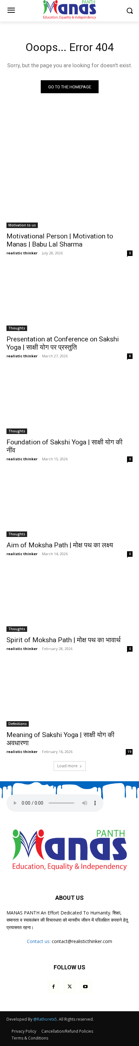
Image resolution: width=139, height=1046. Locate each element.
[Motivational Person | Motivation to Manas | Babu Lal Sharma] (69, 196)
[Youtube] (85, 986)
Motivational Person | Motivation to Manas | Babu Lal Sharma (59, 240)
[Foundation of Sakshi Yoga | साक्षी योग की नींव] (69, 402)
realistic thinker (21, 252)
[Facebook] (53, 986)
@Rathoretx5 (45, 1019)
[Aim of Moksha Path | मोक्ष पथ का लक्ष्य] (69, 505)
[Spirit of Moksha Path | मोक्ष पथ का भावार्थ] (69, 600)
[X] (69, 986)
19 (129, 751)
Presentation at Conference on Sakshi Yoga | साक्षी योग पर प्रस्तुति (62, 343)
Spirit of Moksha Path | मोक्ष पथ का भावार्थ (63, 640)
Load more (67, 766)
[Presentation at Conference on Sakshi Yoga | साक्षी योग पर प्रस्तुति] (69, 299)
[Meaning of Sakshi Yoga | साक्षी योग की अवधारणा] (69, 695)
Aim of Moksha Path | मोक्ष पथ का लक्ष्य (59, 545)
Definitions (17, 723)
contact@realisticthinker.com (82, 941)
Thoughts (16, 328)
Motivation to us (22, 225)
